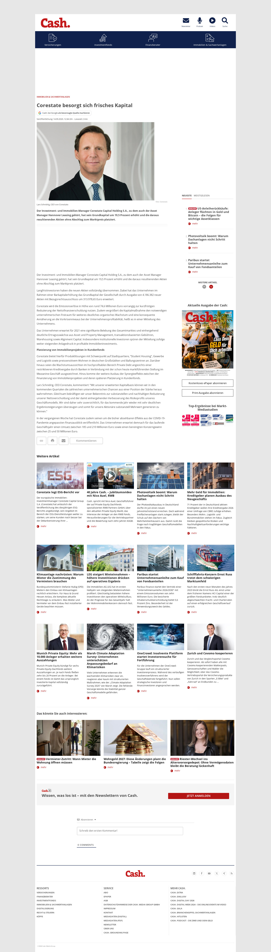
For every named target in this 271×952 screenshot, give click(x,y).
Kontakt (108, 912)
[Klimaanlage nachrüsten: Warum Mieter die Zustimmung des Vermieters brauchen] (60, 558)
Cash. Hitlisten (178, 916)
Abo (106, 892)
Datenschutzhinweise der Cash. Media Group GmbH (132, 904)
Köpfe (40, 916)
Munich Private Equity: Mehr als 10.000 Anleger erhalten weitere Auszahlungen (59, 656)
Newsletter (110, 924)
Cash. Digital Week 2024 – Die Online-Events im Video (198, 904)
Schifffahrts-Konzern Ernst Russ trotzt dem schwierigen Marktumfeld (209, 577)
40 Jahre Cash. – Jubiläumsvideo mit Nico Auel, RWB (109, 493)
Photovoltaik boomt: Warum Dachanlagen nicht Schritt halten (208, 239)
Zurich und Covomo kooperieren (210, 653)
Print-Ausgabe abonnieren (207, 393)
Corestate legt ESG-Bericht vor (58, 492)
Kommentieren (86, 440)
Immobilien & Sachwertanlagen (210, 44)
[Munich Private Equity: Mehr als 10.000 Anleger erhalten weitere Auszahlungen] (60, 637)
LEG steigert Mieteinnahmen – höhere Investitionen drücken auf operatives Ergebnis (108, 577)
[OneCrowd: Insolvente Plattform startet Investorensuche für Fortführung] (160, 637)
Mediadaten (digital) (115, 916)
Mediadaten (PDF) (113, 920)
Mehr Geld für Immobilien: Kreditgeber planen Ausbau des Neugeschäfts (209, 495)
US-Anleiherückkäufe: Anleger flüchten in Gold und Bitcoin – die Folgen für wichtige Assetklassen (208, 214)
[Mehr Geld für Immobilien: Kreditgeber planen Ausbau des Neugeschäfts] (210, 476)
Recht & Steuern (45, 912)
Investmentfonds (103, 44)
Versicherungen (53, 44)
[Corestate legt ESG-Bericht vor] (60, 476)
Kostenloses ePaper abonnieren (208, 383)
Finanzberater (153, 44)
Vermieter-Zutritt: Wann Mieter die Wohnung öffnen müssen (66, 760)
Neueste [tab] (187, 195)
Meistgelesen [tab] (202, 195)
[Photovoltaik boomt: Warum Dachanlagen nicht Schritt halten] (160, 476)
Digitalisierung (45, 908)
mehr (195, 223)
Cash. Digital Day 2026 (182, 900)
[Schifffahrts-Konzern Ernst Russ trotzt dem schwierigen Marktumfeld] (210, 558)
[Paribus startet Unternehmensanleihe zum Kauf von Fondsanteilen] (160, 558)
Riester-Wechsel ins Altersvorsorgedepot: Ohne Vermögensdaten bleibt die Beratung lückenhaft (202, 762)
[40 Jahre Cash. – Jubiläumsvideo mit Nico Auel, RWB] (110, 476)
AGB (106, 900)
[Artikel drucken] (52, 441)
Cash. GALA (176, 908)
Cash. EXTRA (176, 892)
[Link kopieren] (41, 441)
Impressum (109, 908)
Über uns (109, 928)
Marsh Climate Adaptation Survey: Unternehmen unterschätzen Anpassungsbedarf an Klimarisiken (105, 660)
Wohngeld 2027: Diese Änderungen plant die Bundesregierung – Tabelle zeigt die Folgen (135, 760)
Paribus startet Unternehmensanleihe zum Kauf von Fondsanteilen (208, 263)
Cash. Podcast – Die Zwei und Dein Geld (191, 920)
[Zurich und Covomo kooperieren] (210, 637)
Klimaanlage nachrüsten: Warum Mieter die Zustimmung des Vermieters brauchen (60, 577)
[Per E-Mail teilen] (63, 441)
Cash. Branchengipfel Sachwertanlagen (192, 912)
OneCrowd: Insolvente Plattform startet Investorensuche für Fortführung (160, 656)
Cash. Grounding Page (116, 932)
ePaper (107, 896)
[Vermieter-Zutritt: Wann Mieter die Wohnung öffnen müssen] (69, 738)
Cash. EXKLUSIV (178, 896)
